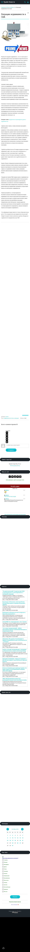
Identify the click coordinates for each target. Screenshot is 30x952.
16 (10, 840)
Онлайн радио (15, 486)
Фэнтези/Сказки (7, 887)
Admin (7, 416)
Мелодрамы (6, 864)
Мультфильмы (7, 878)
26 (17, 843)
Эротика (5, 884)
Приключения (6, 875)
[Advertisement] (15, 238)
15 (7, 840)
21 (22, 840)
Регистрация (13, 465)
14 (22, 838)
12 (17, 838)
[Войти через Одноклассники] (7, 442)
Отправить (11, 450)
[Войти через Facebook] (7, 437)
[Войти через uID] (7, 432)
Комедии (5, 862)
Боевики (5, 873)
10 (12, 838)
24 (12, 843)
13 (20, 838)
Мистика (5, 891)
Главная (3, 7)
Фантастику (6, 880)
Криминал (6, 889)
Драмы (5, 866)
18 (15, 840)
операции (16, 418)
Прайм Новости (9, 2)
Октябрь (11, 7)
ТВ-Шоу (5, 882)
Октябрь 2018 (15, 829)
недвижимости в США (9, 418)
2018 (7, 7)
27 (20, 843)
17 (12, 840)
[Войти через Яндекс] (7, 439)
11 (15, 838)
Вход (18, 465)
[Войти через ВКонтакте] (7, 435)
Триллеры (6, 871)
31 (12, 845)
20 (20, 840)
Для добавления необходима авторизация (15, 514)
